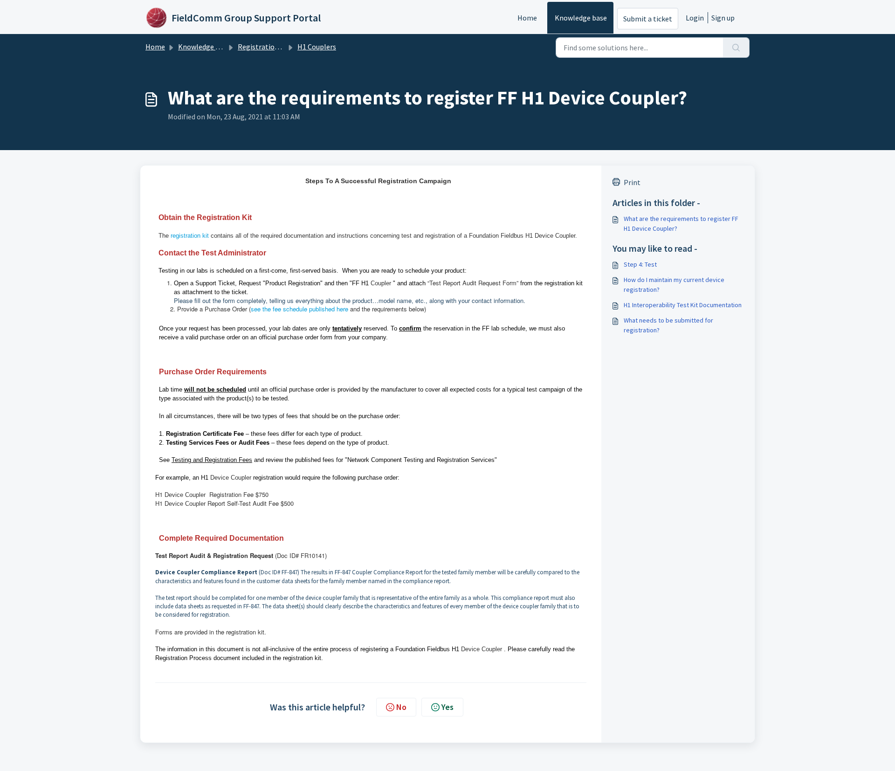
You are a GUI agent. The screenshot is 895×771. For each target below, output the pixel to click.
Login (695, 17)
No (401, 707)
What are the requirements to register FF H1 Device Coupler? (681, 223)
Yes (447, 707)
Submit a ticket (647, 18)
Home (527, 17)
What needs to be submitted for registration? (668, 325)
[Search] (736, 47)
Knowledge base (581, 17)
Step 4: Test (640, 264)
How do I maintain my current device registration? (674, 284)
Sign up (723, 17)
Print (632, 182)
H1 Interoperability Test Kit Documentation (683, 305)
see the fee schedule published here (299, 308)
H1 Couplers (316, 46)
